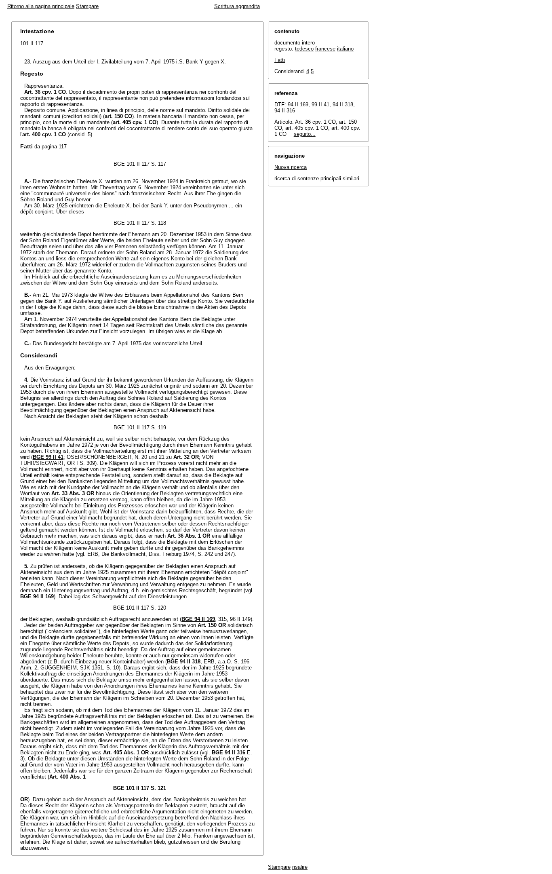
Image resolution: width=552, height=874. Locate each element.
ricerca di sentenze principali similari (316, 178)
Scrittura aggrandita (237, 6)
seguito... (305, 134)
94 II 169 (298, 104)
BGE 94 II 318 (183, 662)
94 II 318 (343, 104)
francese (325, 49)
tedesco (304, 49)
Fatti (279, 60)
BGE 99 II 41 (48, 457)
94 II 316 (284, 111)
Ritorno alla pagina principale (40, 6)
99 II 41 (320, 104)
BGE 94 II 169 (37, 596)
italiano (345, 49)
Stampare (87, 6)
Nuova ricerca (290, 167)
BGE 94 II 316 (228, 752)
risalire (300, 867)
